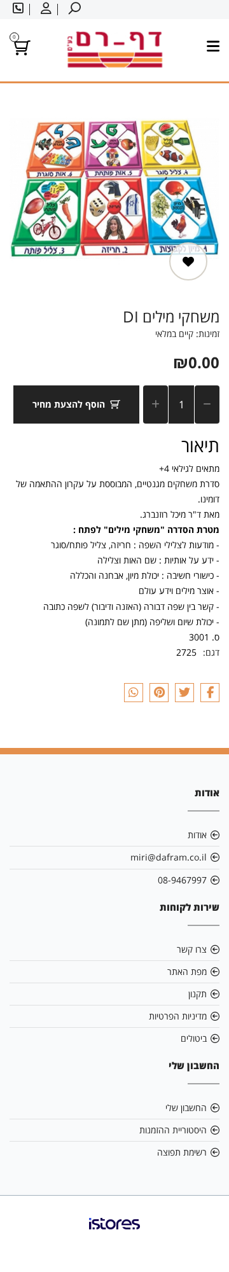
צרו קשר (192, 949)
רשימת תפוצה (182, 1152)
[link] (114, 1234)
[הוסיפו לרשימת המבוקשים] (188, 261)
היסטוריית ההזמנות (173, 1130)
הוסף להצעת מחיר (68, 404)
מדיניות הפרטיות (178, 1016)
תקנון (197, 994)
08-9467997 (182, 880)
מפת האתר (187, 971)
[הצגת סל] (20, 50)
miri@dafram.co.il (168, 857)
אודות (197, 835)
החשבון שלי (186, 1108)
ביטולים (194, 1038)
